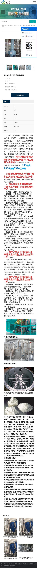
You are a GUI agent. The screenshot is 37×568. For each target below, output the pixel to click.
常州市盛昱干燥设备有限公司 (22, 563)
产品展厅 (22, 25)
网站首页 (16, 25)
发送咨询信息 (20, 95)
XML (31, 563)
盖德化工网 (6, 566)
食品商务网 (12, 566)
